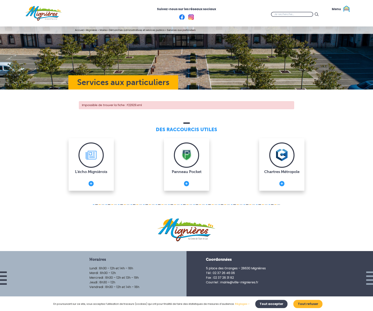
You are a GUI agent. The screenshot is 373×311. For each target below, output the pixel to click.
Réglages (241, 304)
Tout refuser (308, 304)
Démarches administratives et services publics (137, 30)
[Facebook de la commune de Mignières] (328, 14)
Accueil (79, 30)
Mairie (103, 30)
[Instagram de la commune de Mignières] (335, 14)
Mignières (91, 30)
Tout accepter (271, 304)
